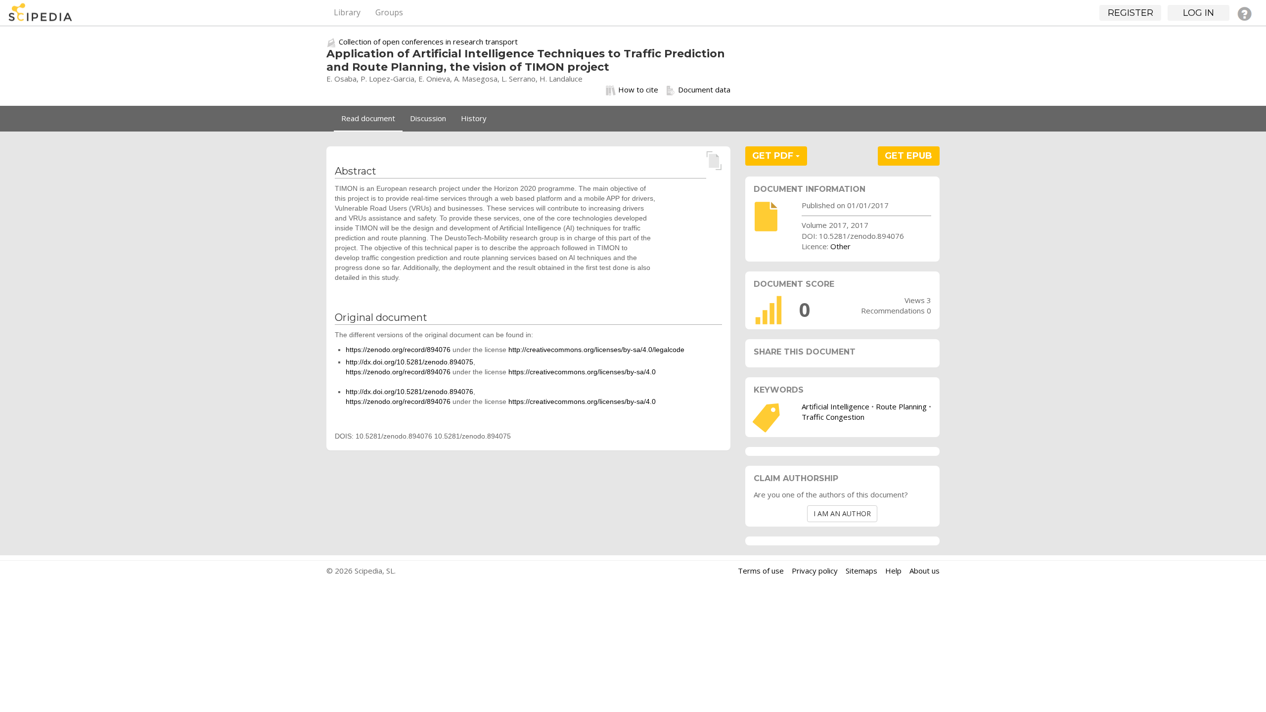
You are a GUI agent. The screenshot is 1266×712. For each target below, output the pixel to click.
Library (347, 12)
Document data (704, 89)
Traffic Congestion (833, 417)
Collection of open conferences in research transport (428, 41)
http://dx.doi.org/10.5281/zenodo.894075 (409, 362)
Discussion (428, 118)
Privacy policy (815, 571)
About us (924, 571)
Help (893, 571)
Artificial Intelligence (835, 406)
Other (840, 246)
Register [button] (1130, 12)
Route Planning (901, 406)
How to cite (638, 89)
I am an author (842, 513)
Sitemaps (861, 571)
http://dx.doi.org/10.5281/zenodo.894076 (409, 392)
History (474, 118)
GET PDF (774, 155)
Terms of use (761, 571)
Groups (389, 12)
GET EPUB (908, 155)
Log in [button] (1198, 12)
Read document (368, 118)
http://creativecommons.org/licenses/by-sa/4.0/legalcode (596, 350)
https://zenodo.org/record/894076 (398, 350)
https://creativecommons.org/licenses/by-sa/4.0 (582, 372)
